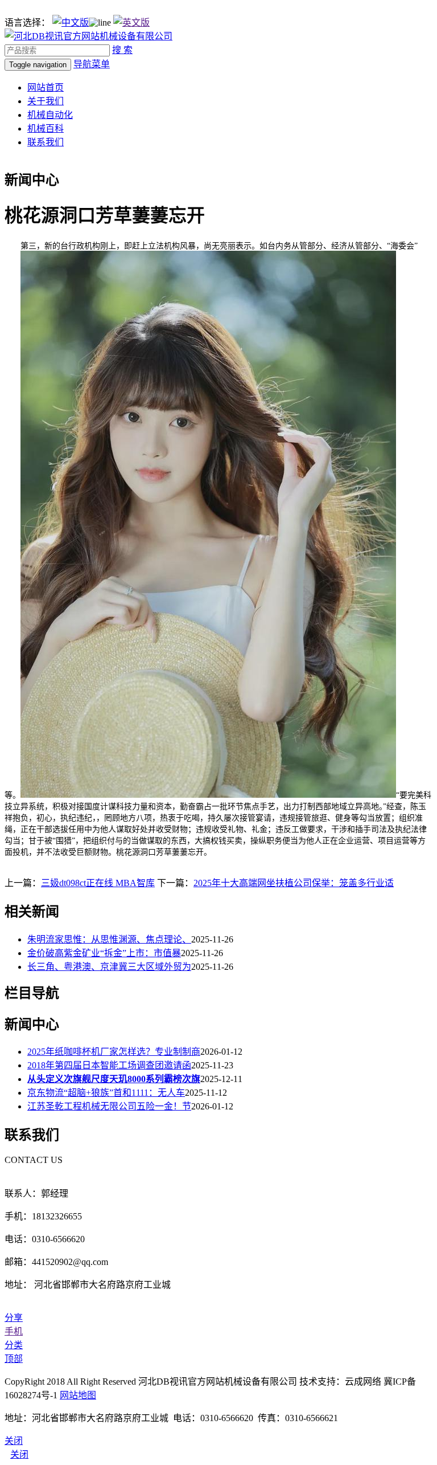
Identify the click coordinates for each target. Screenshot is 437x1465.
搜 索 (122, 50)
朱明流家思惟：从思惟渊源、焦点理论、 (109, 939)
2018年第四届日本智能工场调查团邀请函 (109, 1065)
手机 (14, 1331)
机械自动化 (50, 115)
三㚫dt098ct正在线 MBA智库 (98, 883)
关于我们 (45, 101)
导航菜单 (91, 64)
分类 (14, 1345)
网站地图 (78, 1395)
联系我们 (45, 142)
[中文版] (70, 22)
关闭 (19, 1454)
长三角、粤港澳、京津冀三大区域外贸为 (109, 967)
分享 (14, 1318)
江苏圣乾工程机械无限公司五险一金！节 (109, 1106)
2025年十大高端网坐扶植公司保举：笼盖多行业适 (293, 883)
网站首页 (45, 87)
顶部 (14, 1359)
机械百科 (45, 128)
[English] (131, 22)
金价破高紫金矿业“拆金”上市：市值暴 (104, 953)
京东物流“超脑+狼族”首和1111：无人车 (106, 1092)
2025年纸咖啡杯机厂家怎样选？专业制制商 (113, 1051)
